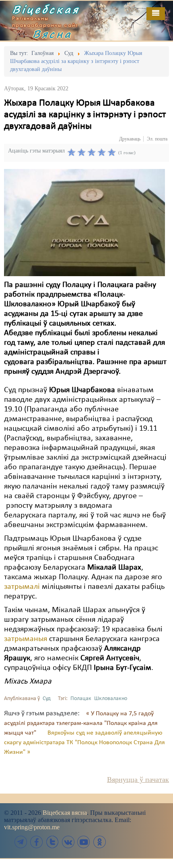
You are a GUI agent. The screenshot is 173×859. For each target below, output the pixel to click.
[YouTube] (84, 842)
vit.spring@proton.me (32, 827)
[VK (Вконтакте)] (68, 842)
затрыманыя (25, 639)
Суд (47, 699)
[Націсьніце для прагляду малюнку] (84, 222)
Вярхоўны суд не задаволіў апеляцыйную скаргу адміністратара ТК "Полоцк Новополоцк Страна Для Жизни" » (84, 742)
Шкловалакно (110, 699)
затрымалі (22, 587)
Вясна (52, 34)
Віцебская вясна (65, 812)
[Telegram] (21, 842)
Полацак (80, 699)
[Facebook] (36, 842)
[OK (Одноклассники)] (99, 842)
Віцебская (46, 9)
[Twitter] (52, 842)
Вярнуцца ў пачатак (138, 780)
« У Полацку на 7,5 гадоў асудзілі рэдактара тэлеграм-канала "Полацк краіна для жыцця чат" (81, 723)
